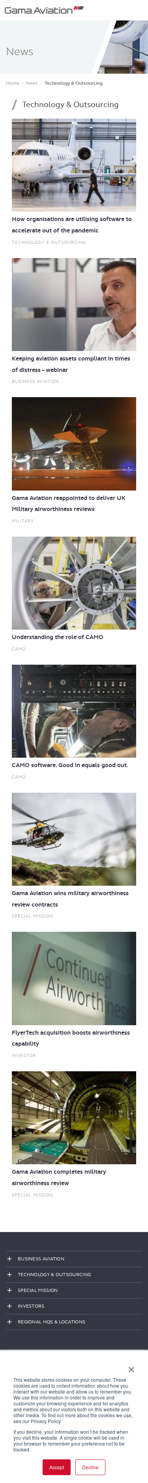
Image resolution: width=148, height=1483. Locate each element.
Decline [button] (90, 1467)
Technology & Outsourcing (49, 242)
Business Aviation (35, 381)
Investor (24, 1055)
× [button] (131, 1367)
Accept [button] (56, 1467)
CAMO (19, 649)
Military (23, 521)
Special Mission (32, 916)
